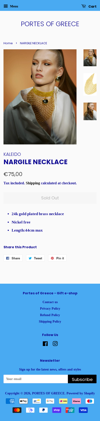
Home (8, 43)
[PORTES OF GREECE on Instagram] (55, 344)
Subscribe (82, 379)
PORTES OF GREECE (50, 24)
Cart (92, 6)
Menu (13, 6)
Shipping (33, 183)
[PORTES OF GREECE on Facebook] (45, 344)
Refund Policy (50, 315)
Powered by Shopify (81, 393)
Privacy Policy (50, 308)
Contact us (50, 302)
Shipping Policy (50, 321)
